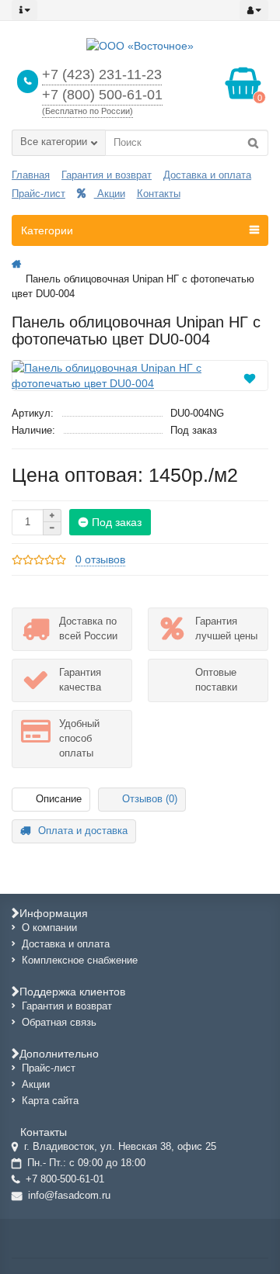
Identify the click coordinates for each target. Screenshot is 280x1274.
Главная (31, 175)
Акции (109, 193)
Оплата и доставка (83, 830)
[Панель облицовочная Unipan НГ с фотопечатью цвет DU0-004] (140, 375)
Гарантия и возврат (106, 175)
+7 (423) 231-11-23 (102, 74)
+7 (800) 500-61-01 (102, 94)
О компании (49, 927)
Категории (47, 230)
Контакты (158, 193)
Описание (59, 799)
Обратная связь (59, 1022)
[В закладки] (250, 377)
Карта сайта (50, 1100)
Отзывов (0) (149, 799)
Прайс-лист (38, 193)
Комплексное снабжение (80, 960)
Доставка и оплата (207, 175)
